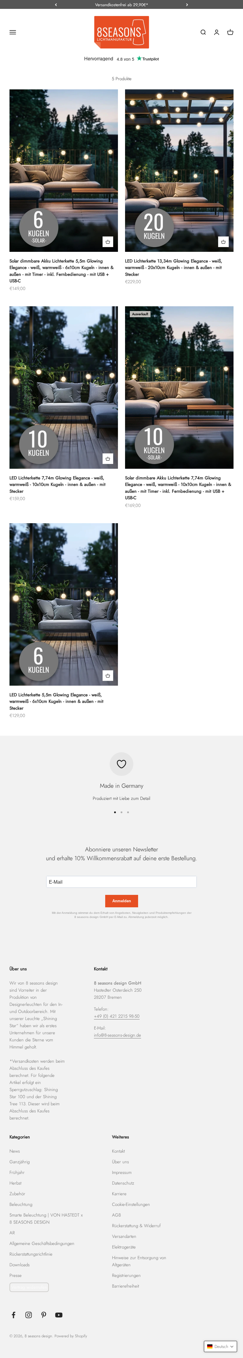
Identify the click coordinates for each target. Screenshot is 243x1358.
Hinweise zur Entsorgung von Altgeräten (139, 1261)
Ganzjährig (19, 1162)
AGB (116, 1215)
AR (12, 1233)
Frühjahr (17, 1172)
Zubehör (17, 1194)
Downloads (19, 1265)
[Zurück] (56, 4)
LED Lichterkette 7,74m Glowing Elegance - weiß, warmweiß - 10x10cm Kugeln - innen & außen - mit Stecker (57, 484)
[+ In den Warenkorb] (108, 241)
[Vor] (187, 4)
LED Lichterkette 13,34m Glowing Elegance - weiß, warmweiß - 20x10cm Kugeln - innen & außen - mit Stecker (173, 268)
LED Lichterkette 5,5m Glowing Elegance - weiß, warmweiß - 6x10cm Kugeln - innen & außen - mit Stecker (56, 701)
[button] (220, 1346)
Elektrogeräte (124, 1247)
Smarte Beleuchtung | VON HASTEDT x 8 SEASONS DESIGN (46, 1218)
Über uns (120, 1162)
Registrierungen (126, 1275)
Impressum (122, 1172)
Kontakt (118, 1151)
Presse (15, 1275)
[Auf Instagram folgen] (29, 1315)
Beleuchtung (20, 1204)
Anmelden (121, 901)
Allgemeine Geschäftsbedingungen (41, 1243)
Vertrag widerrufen (29, 1287)
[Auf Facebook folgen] (13, 1315)
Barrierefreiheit (125, 1286)
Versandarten (124, 1236)
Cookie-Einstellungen (131, 1204)
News (14, 1151)
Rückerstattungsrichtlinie (30, 1254)
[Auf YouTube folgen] (59, 1315)
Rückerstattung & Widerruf (136, 1225)
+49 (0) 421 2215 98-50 (117, 1016)
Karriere (119, 1194)
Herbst (15, 1183)
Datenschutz (123, 1183)
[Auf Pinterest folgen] (44, 1315)
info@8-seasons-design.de (117, 1035)
